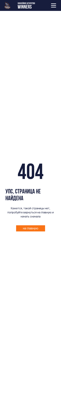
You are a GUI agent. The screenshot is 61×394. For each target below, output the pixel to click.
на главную (30, 228)
